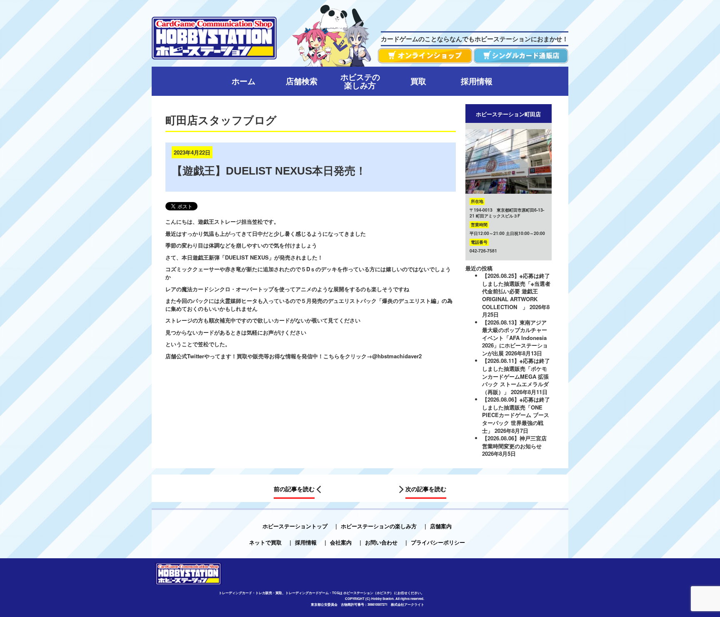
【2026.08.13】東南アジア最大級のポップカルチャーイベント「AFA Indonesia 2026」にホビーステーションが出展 (515, 337)
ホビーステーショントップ (295, 526)
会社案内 (341, 542)
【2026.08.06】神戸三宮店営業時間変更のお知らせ (514, 442)
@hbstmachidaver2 (397, 356)
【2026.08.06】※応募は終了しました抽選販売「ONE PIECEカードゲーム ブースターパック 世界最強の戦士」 (516, 414)
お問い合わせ (381, 542)
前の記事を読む (294, 489)
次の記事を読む (425, 489)
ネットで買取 (265, 542)
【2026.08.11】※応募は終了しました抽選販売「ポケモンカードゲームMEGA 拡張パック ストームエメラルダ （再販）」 (516, 376)
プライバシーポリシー (438, 542)
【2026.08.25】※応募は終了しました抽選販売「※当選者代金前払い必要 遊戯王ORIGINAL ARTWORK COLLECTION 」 (516, 291)
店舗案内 (441, 526)
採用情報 (306, 542)
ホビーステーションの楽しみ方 (379, 526)
